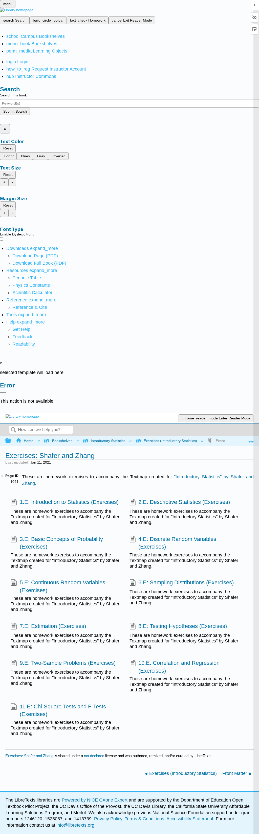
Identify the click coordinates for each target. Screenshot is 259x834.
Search (13, 430)
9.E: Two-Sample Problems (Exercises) (67, 663)
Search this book (13, 95)
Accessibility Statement (189, 818)
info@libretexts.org (74, 825)
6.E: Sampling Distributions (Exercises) (186, 582)
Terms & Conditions (144, 818)
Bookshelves (62, 441)
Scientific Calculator (32, 292)
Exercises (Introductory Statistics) (170, 441)
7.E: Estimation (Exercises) (53, 626)
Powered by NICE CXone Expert (95, 800)
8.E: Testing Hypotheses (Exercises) (182, 626)
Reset (8, 148)
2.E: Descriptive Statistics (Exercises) (184, 502)
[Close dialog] (3, 392)
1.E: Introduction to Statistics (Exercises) (69, 502)
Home (28, 441)
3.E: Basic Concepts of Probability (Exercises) (61, 543)
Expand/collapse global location (251, 439)
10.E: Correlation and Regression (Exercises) (179, 667)
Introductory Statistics (108, 441)
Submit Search (15, 111)
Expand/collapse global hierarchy (11, 441)
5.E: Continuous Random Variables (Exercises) (62, 586)
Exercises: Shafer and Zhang (29, 756)
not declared (94, 756)
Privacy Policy (108, 818)
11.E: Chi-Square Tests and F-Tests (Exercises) (63, 710)
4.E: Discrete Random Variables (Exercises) (177, 543)
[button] (22, 336)
